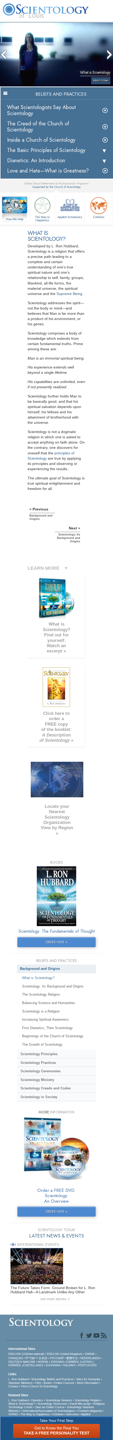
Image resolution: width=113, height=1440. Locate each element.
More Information (88, 1382)
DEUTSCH (15, 1361)
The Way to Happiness (42, 218)
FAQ (38, 1382)
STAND (13, 1414)
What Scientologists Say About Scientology (41, 110)
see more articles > (55, 1299)
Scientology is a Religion (41, 1011)
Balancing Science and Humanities (48, 1003)
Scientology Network (59, 1400)
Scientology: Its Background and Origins (53, 986)
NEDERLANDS (90, 1358)
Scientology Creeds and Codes (45, 1088)
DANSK (90, 1353)
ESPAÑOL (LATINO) (79, 1361)
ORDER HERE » (56, 942)
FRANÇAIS (15, 1358)
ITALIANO (69, 1365)
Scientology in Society (38, 1097)
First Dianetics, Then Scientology (47, 1028)
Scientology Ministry (37, 1080)
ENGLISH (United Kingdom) (64, 1353)
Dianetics (37, 1400)
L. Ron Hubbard (18, 1379)
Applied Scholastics (70, 217)
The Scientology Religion (41, 994)
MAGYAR (29, 1361)
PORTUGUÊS (87, 1365)
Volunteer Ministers (20, 1382)
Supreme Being (69, 294)
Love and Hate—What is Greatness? (48, 171)
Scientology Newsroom (52, 1403)
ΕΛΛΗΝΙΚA (53, 1365)
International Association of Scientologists (49, 1410)
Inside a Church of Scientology (41, 140)
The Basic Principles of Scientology (46, 150)
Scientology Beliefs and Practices (52, 1379)
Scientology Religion (87, 1400)
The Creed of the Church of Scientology (38, 127)
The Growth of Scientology (42, 1044)
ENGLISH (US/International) (26, 1353)
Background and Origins (40, 969)
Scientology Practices (38, 1063)
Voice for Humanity (88, 1379)
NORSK (43, 1361)
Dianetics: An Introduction (36, 160)
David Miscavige (80, 1403)
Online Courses (64, 1382)
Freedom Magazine (90, 1410)
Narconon (72, 1414)
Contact (13, 1386)
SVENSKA (57, 1361)
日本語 (43, 1358)
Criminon (98, 217)
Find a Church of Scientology (39, 1386)
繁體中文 (72, 1358)
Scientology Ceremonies (40, 1071)
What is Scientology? (38, 978)
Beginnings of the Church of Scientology (52, 1036)
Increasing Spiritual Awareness (45, 1019)
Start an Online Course (49, 1407)
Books (48, 1382)
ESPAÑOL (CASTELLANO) (25, 1365)
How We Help (14, 219)
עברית (30, 1358)
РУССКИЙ (57, 1358)
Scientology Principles (39, 1054)
